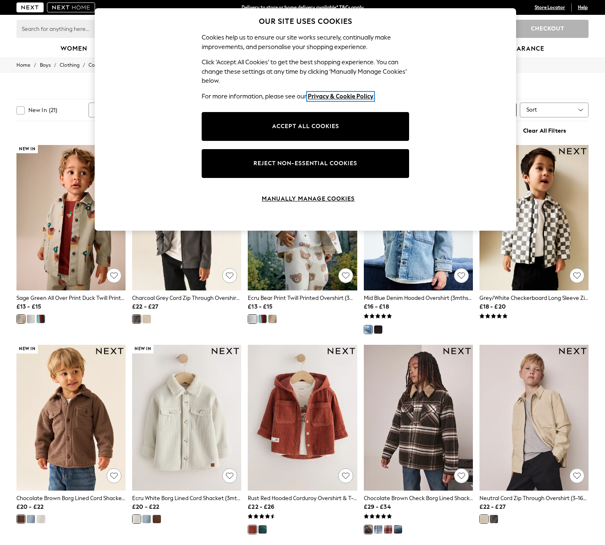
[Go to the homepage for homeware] (71, 7)
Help (583, 7)
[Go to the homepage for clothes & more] (30, 7)
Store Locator (550, 7)
